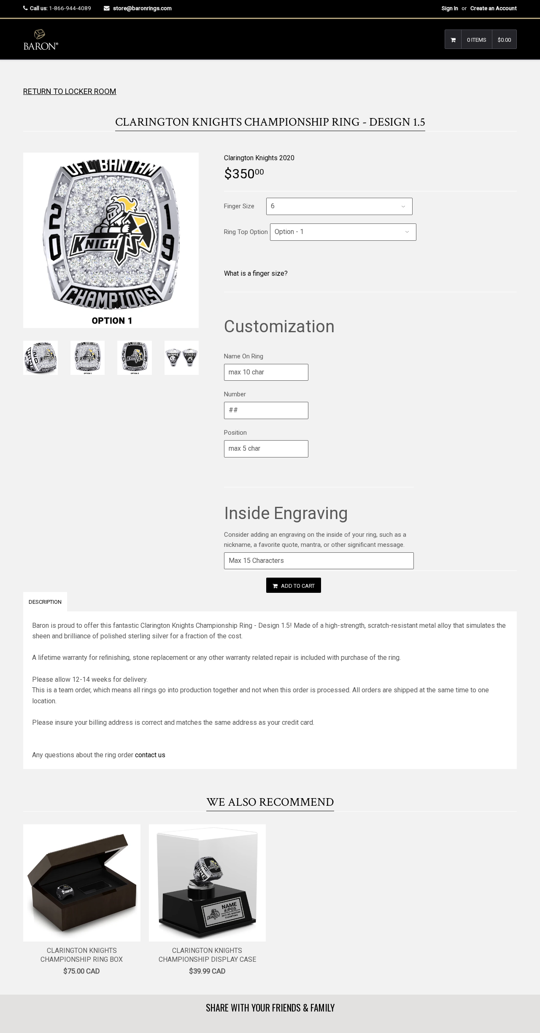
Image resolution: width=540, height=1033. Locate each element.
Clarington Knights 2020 (259, 158)
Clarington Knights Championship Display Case (207, 955)
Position (235, 432)
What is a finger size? (256, 273)
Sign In (450, 8)
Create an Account (493, 8)
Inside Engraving (286, 513)
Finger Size (239, 206)
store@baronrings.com (142, 8)
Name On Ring (243, 356)
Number (235, 394)
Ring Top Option (246, 232)
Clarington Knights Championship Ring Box (81, 955)
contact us (150, 755)
